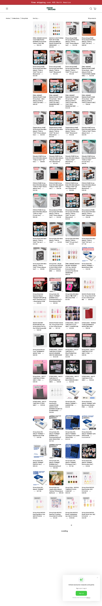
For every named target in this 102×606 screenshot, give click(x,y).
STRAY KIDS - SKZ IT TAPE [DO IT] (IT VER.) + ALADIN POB (72, 324)
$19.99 (88, 466)
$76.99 (88, 573)
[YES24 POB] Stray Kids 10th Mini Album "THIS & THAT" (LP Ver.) (56, 185)
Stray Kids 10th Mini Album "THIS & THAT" (56, 240)
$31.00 (67, 602)
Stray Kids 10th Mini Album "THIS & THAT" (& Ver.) (39, 240)
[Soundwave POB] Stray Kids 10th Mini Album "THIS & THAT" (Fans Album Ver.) (56, 213)
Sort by (35, 18)
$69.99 (35, 355)
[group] (51, 2)
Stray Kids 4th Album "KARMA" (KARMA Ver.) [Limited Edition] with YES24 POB (55, 435)
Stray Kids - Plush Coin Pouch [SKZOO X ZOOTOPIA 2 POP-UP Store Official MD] (56, 267)
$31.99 (60, 242)
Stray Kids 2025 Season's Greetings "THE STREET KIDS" (88, 570)
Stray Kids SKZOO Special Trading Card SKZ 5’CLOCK (55, 514)
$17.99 (71, 466)
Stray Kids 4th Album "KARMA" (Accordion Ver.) (87, 462)
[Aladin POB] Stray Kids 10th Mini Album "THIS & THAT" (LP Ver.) (40, 159)
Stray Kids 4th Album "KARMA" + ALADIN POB (71, 403)
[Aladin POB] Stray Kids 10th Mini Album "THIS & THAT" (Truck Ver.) (89, 159)
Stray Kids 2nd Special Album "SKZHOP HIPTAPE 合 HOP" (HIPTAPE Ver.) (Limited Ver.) (72, 571)
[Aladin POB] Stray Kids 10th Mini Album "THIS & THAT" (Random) (72, 159)
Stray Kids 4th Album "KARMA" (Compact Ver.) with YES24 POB (72, 434)
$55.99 (35, 217)
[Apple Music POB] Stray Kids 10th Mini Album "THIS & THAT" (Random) (72, 130)
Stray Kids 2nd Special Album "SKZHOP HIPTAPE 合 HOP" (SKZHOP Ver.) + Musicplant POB (39, 297)
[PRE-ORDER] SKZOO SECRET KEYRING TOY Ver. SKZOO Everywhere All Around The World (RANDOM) (72, 268)
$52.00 (39, 45)
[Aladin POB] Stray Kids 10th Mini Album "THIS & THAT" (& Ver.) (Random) (56, 159)
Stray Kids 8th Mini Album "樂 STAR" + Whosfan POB (71, 296)
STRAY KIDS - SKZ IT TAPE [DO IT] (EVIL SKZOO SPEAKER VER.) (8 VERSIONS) (56, 352)
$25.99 (42, 135)
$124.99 (55, 357)
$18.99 (42, 269)
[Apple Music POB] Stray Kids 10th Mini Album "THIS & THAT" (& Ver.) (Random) (56, 131)
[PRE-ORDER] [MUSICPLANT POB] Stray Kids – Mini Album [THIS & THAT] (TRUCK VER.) (88, 99)
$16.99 (91, 602)
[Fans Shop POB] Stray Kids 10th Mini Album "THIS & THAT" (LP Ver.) (88, 40)
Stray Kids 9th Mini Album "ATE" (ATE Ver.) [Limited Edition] (39, 599)
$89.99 (84, 45)
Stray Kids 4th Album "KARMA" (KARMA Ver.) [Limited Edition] (55, 463)
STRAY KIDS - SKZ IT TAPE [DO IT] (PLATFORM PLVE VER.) (56, 379)
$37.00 (51, 441)
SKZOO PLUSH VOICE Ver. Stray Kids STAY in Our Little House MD (56, 325)
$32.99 (51, 47)
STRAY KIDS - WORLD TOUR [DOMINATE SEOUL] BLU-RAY (89, 324)
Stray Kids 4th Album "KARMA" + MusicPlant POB (88, 265)
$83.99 (88, 328)
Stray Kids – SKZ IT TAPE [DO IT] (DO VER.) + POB (39, 378)
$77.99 (84, 244)
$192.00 (55, 548)
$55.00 (35, 466)
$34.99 (55, 74)
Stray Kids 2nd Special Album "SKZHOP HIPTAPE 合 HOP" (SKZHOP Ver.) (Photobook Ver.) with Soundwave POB (72, 543)
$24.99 (75, 45)
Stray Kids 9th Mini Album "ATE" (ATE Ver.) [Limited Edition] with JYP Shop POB (55, 600)
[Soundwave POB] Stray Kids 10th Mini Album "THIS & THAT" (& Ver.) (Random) (72, 213)
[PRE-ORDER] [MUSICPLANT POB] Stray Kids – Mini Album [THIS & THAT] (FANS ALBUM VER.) (88, 71)
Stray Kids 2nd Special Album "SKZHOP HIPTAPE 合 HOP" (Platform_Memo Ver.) (39, 572)
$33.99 (39, 303)
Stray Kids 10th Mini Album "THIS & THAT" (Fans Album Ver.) (39, 266)
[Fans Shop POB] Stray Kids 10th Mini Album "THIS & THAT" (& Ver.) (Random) (39, 70)
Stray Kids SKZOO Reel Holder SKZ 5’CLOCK (88, 489)
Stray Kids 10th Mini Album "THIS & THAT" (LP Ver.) (88, 240)
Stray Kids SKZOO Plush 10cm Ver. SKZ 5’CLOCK (88, 514)
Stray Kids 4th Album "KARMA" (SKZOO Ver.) (38, 462)
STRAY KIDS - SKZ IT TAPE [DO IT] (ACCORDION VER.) (72, 378)
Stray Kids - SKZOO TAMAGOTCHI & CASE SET (72, 489)
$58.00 (44, 543)
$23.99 (35, 76)
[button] (90, 8)
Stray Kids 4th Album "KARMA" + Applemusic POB (39, 434)
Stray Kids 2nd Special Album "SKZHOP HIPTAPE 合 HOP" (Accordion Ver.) (88, 541)
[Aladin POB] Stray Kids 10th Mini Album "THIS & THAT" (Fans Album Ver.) (89, 130)
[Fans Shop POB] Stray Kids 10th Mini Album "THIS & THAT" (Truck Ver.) (72, 69)
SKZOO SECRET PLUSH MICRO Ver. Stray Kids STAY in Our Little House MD (39, 325)
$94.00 (67, 493)
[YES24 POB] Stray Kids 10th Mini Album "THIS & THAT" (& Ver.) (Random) (72, 185)
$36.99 (90, 299)
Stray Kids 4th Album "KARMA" (38, 488)
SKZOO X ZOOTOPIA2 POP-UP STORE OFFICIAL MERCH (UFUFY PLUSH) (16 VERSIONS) (56, 41)
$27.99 (39, 491)
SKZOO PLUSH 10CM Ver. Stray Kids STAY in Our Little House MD (89, 297)
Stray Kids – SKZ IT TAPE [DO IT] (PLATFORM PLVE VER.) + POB (71, 352)
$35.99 (67, 163)
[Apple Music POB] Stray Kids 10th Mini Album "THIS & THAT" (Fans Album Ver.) (39, 131)
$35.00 (58, 271)
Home (8, 18)
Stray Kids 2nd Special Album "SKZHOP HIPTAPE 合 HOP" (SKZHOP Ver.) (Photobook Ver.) (56, 571)
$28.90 (35, 518)
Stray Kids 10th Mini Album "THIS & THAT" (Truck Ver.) (72, 240)
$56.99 (84, 163)
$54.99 (71, 74)
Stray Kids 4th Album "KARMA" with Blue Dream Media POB (89, 404)
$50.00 (67, 274)
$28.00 (55, 577)
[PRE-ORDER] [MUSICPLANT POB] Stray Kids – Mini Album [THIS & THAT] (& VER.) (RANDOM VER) (55, 99)
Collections (15, 18)
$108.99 (71, 518)
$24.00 (67, 439)
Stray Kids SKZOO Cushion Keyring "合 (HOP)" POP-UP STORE (39, 540)
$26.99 (39, 330)
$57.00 (58, 328)
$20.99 (71, 382)
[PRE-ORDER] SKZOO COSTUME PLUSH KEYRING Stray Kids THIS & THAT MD (40, 40)
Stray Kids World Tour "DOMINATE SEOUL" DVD (39, 351)
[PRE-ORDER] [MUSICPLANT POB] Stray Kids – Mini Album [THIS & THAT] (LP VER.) (39, 99)
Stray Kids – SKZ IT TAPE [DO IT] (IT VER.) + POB (88, 351)
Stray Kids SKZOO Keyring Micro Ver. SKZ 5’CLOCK (39, 514)
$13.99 (55, 518)
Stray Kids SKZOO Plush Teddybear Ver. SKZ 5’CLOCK (71, 514)
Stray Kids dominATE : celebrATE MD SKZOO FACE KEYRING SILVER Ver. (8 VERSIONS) (56, 406)
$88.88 (42, 162)
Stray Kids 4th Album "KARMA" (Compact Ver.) (70, 462)
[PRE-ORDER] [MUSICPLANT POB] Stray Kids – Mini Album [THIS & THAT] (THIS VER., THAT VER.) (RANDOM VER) (71, 100)
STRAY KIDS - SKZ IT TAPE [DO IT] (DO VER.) (39, 403)
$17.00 (42, 577)
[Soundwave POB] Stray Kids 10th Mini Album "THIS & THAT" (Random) (88, 212)
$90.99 (59, 188)
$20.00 (91, 545)
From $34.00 (86, 437)
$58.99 (88, 104)
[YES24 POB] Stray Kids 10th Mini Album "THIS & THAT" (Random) (89, 185)
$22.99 (35, 190)
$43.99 (71, 244)
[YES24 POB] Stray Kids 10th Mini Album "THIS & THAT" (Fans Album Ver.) (40, 185)
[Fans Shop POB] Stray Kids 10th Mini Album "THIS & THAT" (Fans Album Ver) (72, 41)
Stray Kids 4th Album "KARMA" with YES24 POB (89, 434)
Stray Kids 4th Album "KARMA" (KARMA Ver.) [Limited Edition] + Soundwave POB (55, 297)
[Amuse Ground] (51, 8)
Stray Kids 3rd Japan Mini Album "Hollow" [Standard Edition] (56, 490)
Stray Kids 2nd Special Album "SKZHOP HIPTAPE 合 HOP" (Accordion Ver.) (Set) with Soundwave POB (56, 542)
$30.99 (55, 468)
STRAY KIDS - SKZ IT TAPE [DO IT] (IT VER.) (88, 378)
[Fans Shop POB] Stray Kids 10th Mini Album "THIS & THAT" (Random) (56, 69)
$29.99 (91, 380)
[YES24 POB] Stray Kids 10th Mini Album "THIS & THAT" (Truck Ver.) (40, 212)
